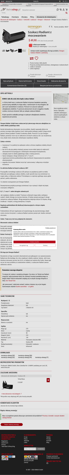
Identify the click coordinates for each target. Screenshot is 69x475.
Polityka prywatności (50, 228)
